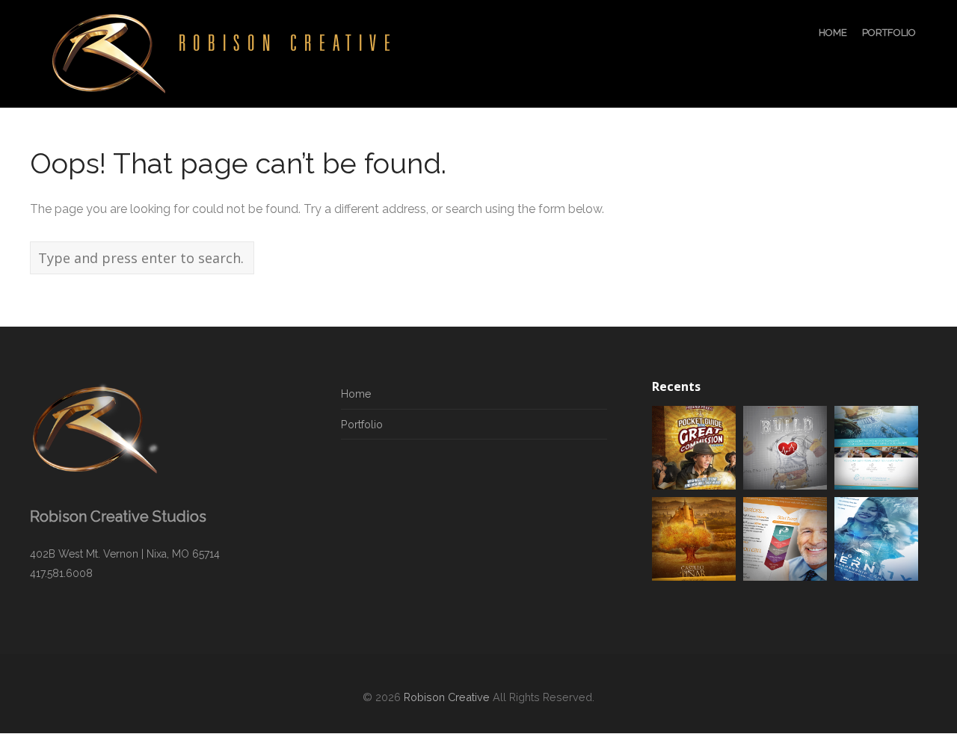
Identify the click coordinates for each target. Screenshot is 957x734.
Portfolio (362, 424)
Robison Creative (447, 697)
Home (356, 393)
